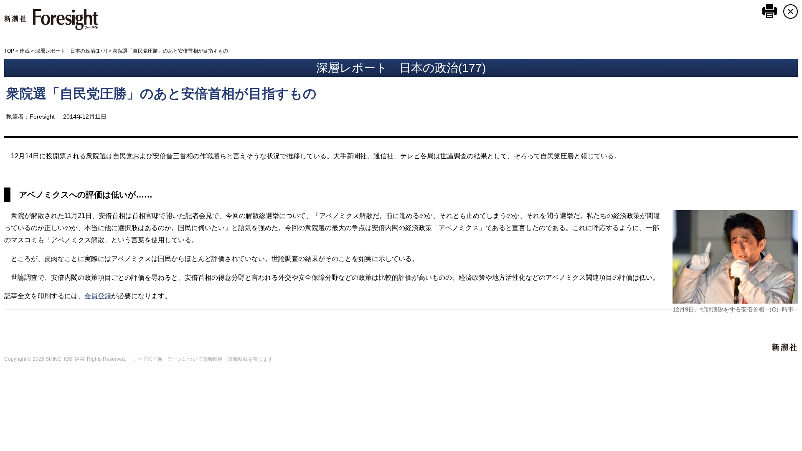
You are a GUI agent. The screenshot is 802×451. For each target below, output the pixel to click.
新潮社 (785, 347)
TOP (9, 51)
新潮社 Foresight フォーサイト (51, 19)
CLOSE (790, 11)
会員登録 (97, 295)
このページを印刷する (769, 11)
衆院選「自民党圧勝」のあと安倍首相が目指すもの (161, 93)
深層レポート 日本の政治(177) (71, 51)
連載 (25, 51)
